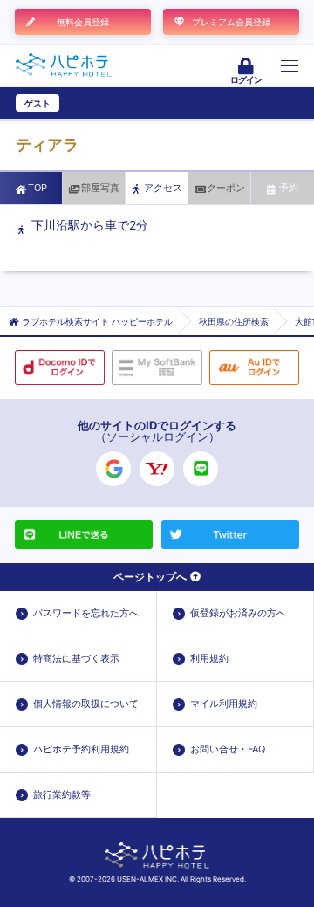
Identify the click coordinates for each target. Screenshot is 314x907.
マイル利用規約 (223, 703)
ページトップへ (150, 576)
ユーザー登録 (92, 103)
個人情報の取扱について (86, 703)
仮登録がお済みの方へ (238, 613)
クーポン (226, 188)
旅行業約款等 (62, 794)
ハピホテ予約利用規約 (81, 749)
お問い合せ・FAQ (227, 749)
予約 (288, 188)
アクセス (163, 188)
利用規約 (209, 658)
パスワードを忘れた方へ (86, 613)
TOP (37, 188)
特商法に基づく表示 (76, 658)
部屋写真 (100, 188)
